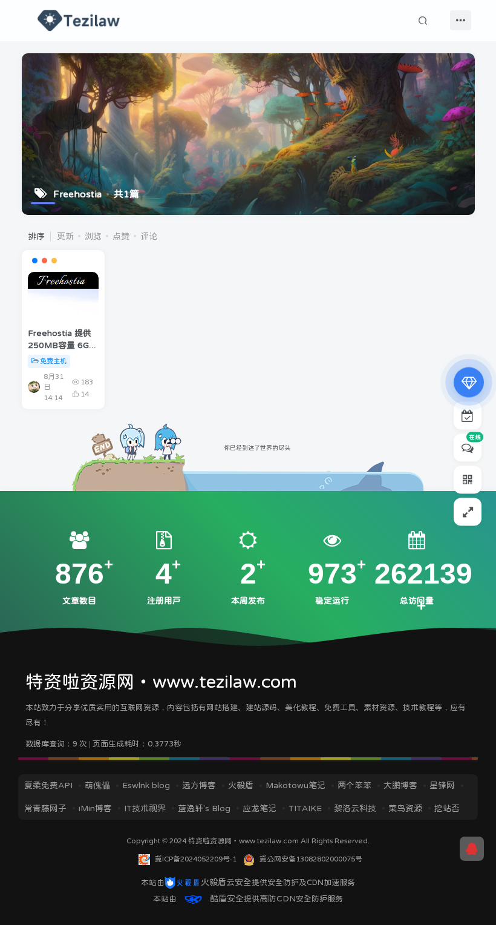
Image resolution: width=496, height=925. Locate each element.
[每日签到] (467, 416)
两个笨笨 (354, 785)
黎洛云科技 (355, 808)
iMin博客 (95, 808)
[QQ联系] (472, 849)
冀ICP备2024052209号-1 (196, 859)
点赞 (121, 236)
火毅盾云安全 (226, 882)
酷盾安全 (227, 898)
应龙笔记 (259, 808)
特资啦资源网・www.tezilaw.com (244, 840)
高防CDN (277, 898)
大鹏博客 (400, 785)
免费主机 (53, 361)
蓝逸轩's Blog (204, 808)
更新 (65, 236)
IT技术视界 (145, 808)
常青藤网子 (45, 808)
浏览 (93, 236)
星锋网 (442, 785)
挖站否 (447, 808)
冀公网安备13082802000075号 (310, 859)
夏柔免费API (48, 785)
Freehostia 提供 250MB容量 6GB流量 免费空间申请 (63, 345)
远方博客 (199, 785)
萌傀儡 (97, 785)
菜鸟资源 (405, 808)
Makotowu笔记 (295, 785)
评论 (148, 236)
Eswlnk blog (146, 785)
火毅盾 (240, 785)
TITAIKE (305, 808)
